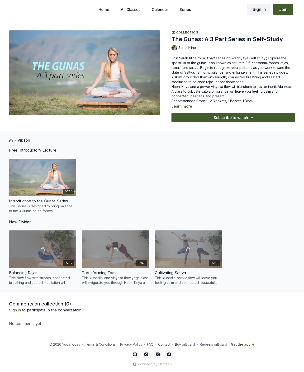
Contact (164, 344)
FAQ (150, 344)
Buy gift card (185, 344)
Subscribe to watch (231, 117)
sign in (15, 310)
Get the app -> (243, 344)
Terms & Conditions (100, 344)
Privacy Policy (131, 344)
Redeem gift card (213, 344)
